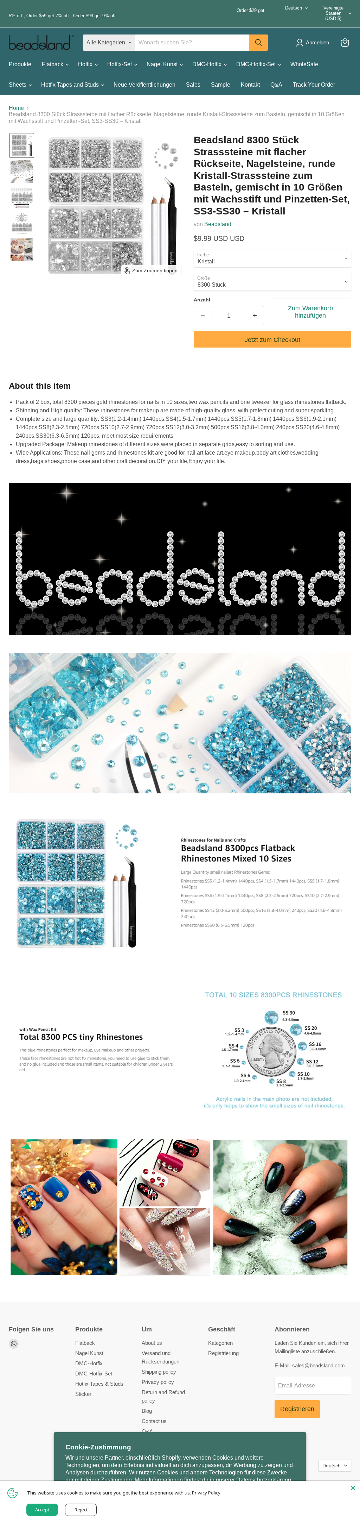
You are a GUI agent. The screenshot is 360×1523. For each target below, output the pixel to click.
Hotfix (86, 64)
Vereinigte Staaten (333, 13)
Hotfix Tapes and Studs (70, 85)
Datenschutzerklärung (263, 1480)
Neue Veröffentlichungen (144, 85)
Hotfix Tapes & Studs (99, 1384)
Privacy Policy (206, 1493)
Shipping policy (159, 1372)
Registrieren (297, 1408)
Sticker (83, 1394)
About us (152, 1343)
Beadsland (217, 224)
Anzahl (202, 299)
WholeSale (304, 64)
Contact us (154, 1421)
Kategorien (220, 1343)
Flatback (53, 64)
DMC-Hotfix (207, 64)
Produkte (20, 64)
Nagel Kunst (163, 64)
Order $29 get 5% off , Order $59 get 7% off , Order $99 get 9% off (136, 13)
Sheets (18, 85)
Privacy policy (158, 1382)
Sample (220, 85)
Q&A (276, 85)
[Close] (352, 1487)
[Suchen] (258, 43)
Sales (193, 85)
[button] (22, 145)
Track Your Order (314, 85)
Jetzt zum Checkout (272, 339)
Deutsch (293, 8)
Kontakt (250, 85)
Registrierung (223, 1353)
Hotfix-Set (120, 64)
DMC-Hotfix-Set (256, 64)
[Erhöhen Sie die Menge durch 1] (255, 315)
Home (16, 108)
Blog (147, 1411)
